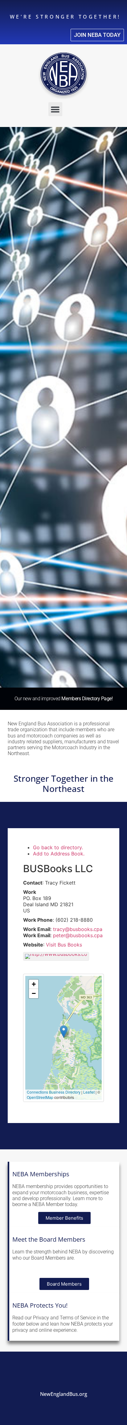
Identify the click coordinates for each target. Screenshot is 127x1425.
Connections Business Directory (53, 1092)
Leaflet (89, 1092)
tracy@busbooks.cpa (77, 929)
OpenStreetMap (40, 1097)
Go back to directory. (58, 847)
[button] (55, 109)
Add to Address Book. (58, 853)
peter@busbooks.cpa (78, 935)
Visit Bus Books (64, 945)
